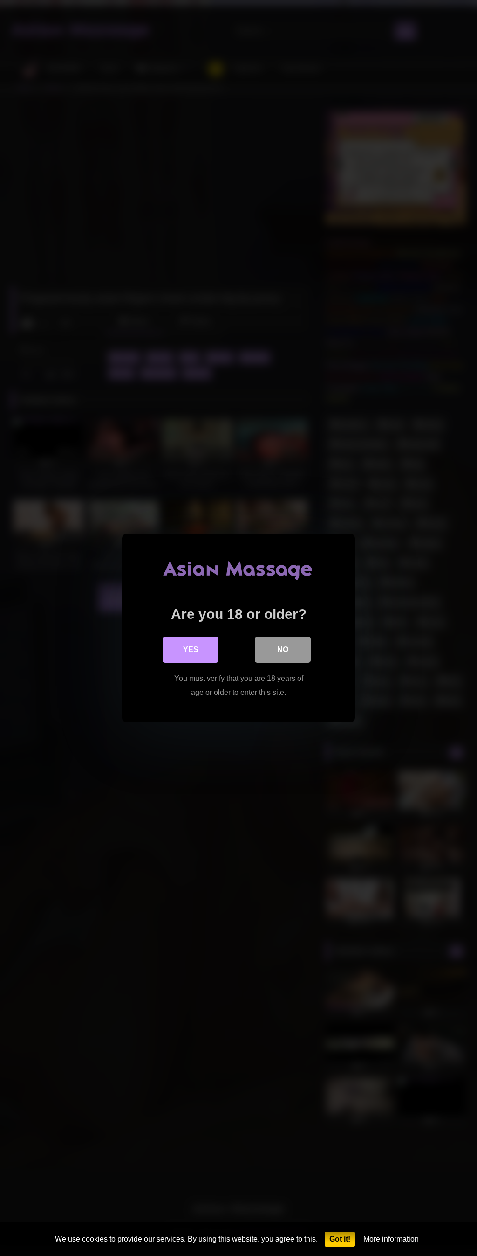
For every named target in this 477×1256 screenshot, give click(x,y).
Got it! (339, 1239)
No (282, 649)
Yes (190, 649)
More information (391, 1239)
